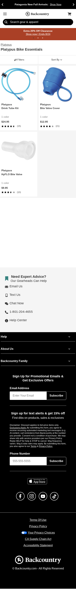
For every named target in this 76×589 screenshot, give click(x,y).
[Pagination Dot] (33, 38)
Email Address (20, 388)
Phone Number (20, 454)
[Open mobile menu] (5, 14)
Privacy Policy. (50, 446)
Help (4, 337)
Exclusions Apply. (18, 428)
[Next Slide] (73, 4)
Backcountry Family (14, 361)
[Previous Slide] (2, 4)
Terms (38, 446)
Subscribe (56, 396)
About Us (7, 349)
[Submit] (6, 22)
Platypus (6, 45)
